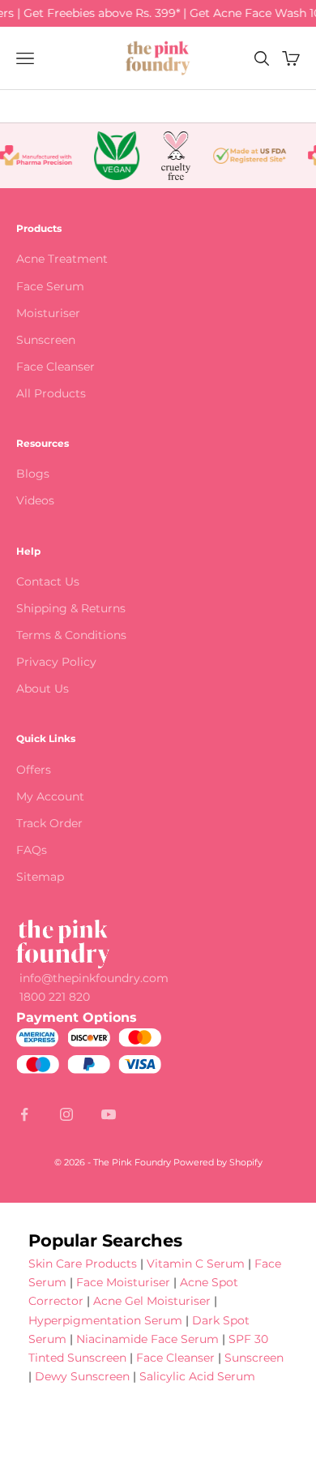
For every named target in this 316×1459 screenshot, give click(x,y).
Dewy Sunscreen (82, 1376)
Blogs (32, 473)
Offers (33, 769)
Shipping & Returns (71, 608)
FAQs (31, 850)
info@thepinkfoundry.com (94, 978)
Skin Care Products (82, 1263)
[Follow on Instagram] (66, 1114)
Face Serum (50, 286)
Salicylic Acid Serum (197, 1376)
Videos (35, 500)
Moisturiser (48, 313)
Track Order (49, 823)
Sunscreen (45, 340)
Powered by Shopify (218, 1162)
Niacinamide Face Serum (147, 1339)
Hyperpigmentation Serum (105, 1320)
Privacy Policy (56, 661)
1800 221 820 (54, 996)
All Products (51, 393)
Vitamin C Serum (196, 1263)
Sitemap (40, 876)
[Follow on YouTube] (108, 1114)
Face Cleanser (55, 366)
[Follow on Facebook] (24, 1114)
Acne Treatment (62, 258)
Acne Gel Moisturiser (152, 1301)
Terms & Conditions (71, 635)
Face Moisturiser (123, 1282)
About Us (42, 688)
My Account (50, 796)
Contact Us (47, 581)
